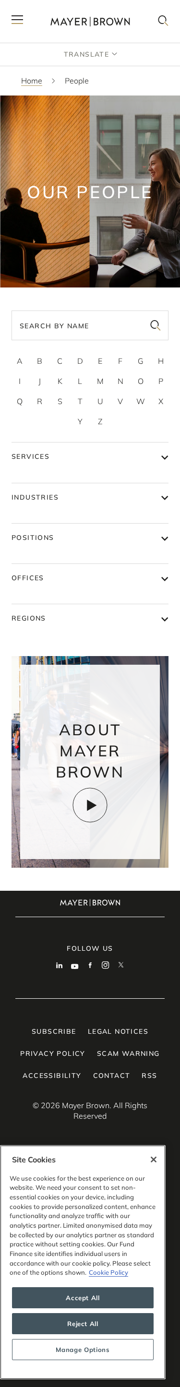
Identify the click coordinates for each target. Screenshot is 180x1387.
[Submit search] (155, 325)
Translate (86, 54)
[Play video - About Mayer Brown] (90, 805)
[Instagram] (105, 966)
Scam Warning (128, 1053)
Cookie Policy (108, 1272)
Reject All (82, 1323)
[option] (19, 361)
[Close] (153, 1159)
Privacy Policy (52, 1053)
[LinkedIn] (59, 966)
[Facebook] (90, 966)
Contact (112, 1075)
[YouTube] (75, 966)
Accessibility (52, 1075)
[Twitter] (121, 966)
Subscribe (54, 1031)
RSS (149, 1075)
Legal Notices (118, 1031)
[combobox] (90, 325)
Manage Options (82, 1349)
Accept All (83, 1298)
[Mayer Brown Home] (90, 21)
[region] (83, 1262)
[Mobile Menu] (17, 21)
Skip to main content (47, 8)
